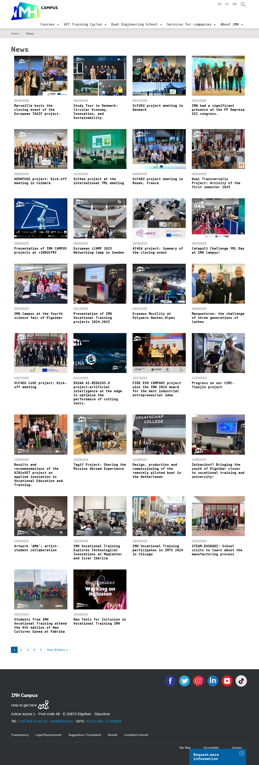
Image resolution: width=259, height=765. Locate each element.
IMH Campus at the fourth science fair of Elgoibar (38, 316)
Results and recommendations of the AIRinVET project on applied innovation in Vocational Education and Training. (38, 475)
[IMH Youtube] (227, 680)
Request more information (206, 757)
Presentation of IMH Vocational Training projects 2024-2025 (92, 318)
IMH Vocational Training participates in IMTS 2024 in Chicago (158, 550)
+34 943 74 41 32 (33, 721)
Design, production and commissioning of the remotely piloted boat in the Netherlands (157, 471)
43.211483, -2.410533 (103, 721)
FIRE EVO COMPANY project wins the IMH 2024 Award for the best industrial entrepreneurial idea (157, 389)
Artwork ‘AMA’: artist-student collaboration (36, 548)
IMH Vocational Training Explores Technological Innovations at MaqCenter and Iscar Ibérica (97, 552)
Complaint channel (136, 734)
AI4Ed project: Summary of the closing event (158, 250)
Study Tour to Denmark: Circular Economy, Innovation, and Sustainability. (95, 112)
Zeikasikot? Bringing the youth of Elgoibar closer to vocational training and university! (218, 471)
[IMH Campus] (34, 11)
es (227, 4)
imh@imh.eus (62, 721)
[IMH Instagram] (199, 680)
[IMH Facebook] (171, 680)
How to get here (24, 705)
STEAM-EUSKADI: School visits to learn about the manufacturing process (217, 550)
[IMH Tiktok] (241, 680)
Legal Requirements (49, 734)
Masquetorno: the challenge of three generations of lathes (218, 318)
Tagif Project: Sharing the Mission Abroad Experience (99, 467)
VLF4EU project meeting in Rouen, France (158, 181)
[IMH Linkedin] (213, 680)
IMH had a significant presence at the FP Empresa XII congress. (218, 110)
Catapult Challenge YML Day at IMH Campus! (218, 250)
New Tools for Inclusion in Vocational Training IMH (99, 621)
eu (219, 4)
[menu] (49, 24)
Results (112, 734)
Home (15, 33)
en (234, 4)
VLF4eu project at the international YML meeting (98, 181)
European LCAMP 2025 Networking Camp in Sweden (98, 250)
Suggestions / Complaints (84, 734)
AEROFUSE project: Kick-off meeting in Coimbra (40, 181)
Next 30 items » (57, 650)
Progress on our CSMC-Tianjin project (213, 385)
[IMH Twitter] (185, 680)
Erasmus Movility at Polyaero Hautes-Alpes (154, 316)
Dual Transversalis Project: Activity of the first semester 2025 (216, 183)
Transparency (20, 734)
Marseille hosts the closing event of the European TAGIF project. (37, 110)
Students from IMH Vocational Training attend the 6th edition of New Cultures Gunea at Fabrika (40, 626)
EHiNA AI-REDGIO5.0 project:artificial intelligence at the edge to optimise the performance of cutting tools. (97, 393)
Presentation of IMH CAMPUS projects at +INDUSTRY (40, 250)
